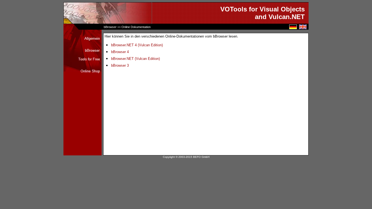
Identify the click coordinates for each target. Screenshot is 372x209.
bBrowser (110, 27)
